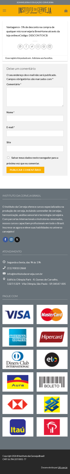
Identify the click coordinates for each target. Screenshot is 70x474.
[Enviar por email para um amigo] (38, 46)
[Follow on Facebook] (5, 239)
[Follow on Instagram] (11, 239)
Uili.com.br (63, 467)
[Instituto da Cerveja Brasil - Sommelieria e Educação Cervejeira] (35, 10)
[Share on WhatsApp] (20, 46)
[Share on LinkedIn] (49, 46)
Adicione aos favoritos (42, 58)
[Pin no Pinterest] (44, 46)
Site (9, 142)
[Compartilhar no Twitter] (32, 46)
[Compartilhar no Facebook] (26, 46)
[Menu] (4, 10)
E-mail (11, 127)
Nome (10, 112)
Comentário (14, 84)
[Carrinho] (66, 10)
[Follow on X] (17, 239)
